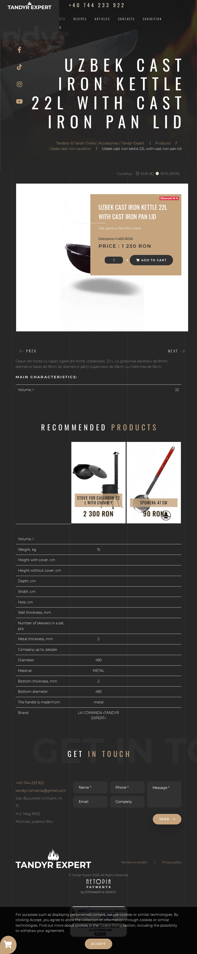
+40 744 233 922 (97, 5)
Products (163, 143)
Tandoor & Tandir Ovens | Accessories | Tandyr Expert (100, 143)
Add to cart (154, 260)
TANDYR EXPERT (29, 7)
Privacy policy (171, 862)
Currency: (125, 174)
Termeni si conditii (134, 862)
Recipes (80, 19)
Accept (98, 944)
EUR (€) (147, 174)
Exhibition (152, 19)
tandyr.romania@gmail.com (41, 790)
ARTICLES (102, 19)
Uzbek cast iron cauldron (70, 149)
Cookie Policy (111, 925)
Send (165, 819)
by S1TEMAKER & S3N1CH (98, 892)
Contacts (126, 19)
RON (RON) (170, 174)
